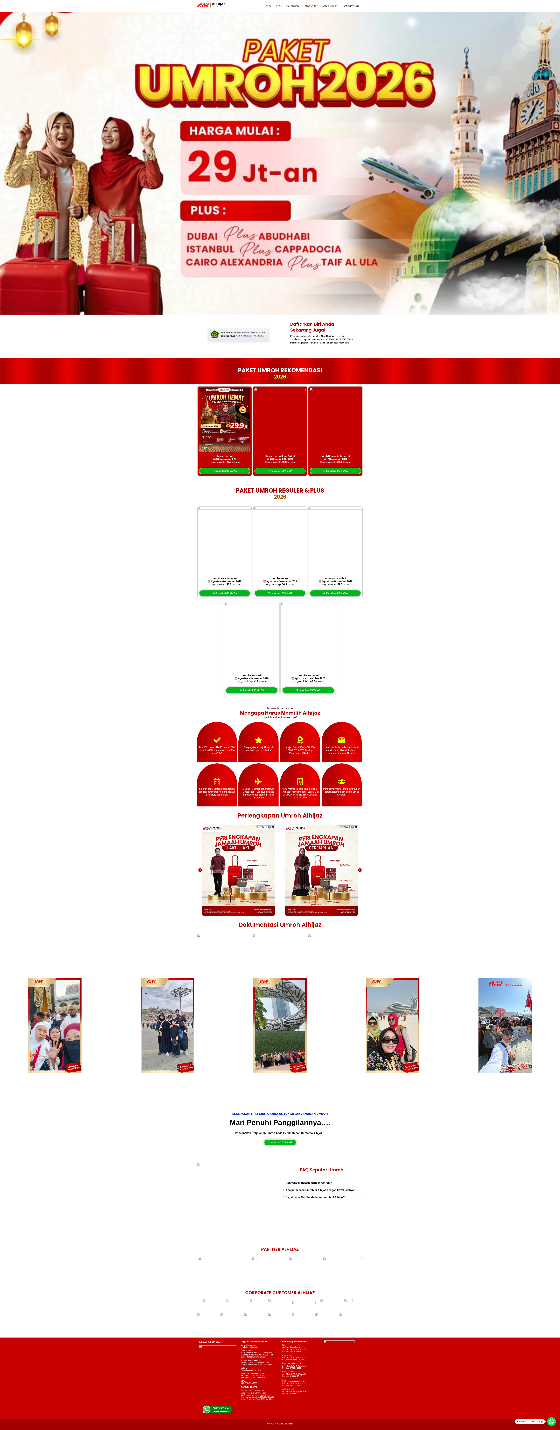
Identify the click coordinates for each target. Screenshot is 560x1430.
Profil (279, 5)
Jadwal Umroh (350, 5)
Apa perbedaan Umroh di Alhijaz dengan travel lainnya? (320, 1190)
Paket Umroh (311, 5)
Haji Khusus (292, 5)
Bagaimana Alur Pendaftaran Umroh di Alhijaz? (315, 1197)
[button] (200, 870)
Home (268, 5)
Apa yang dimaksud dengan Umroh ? (309, 1182)
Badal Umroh (330, 5)
